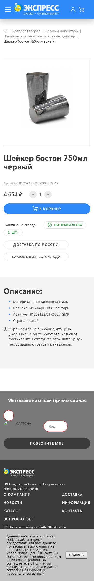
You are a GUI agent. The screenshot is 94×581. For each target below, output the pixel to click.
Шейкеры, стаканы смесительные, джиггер (39, 36)
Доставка (72, 494)
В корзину (50, 208)
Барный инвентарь (62, 31)
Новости (13, 502)
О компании (17, 494)
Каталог (12, 510)
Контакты (72, 510)
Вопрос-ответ (19, 519)
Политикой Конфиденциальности (29, 565)
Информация (76, 502)
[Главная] (5, 31)
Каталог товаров (26, 31)
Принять (76, 554)
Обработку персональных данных (26, 572)
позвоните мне (47, 443)
